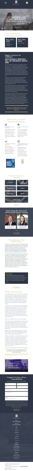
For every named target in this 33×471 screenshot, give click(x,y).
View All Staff (16, 233)
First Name (6, 383)
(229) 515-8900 (16, 450)
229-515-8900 (16, 421)
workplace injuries (8, 96)
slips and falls (22, 94)
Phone (6, 386)
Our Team (16, 430)
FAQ (16, 434)
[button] (5, 29)
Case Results (17, 436)
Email (18, 386)
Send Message (16, 409)
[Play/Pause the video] (2, 29)
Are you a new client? (8, 389)
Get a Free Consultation (16, 27)
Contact (16, 440)
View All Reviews (16, 287)
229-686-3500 (16, 424)
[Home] (16, 3)
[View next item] (6, 49)
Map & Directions (16, 448)
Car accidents (17, 94)
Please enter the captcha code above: (10, 398)
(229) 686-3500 (16, 458)
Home (16, 428)
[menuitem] (6, 469)
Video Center (16, 438)
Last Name (18, 383)
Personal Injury (16, 432)
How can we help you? (8, 392)
